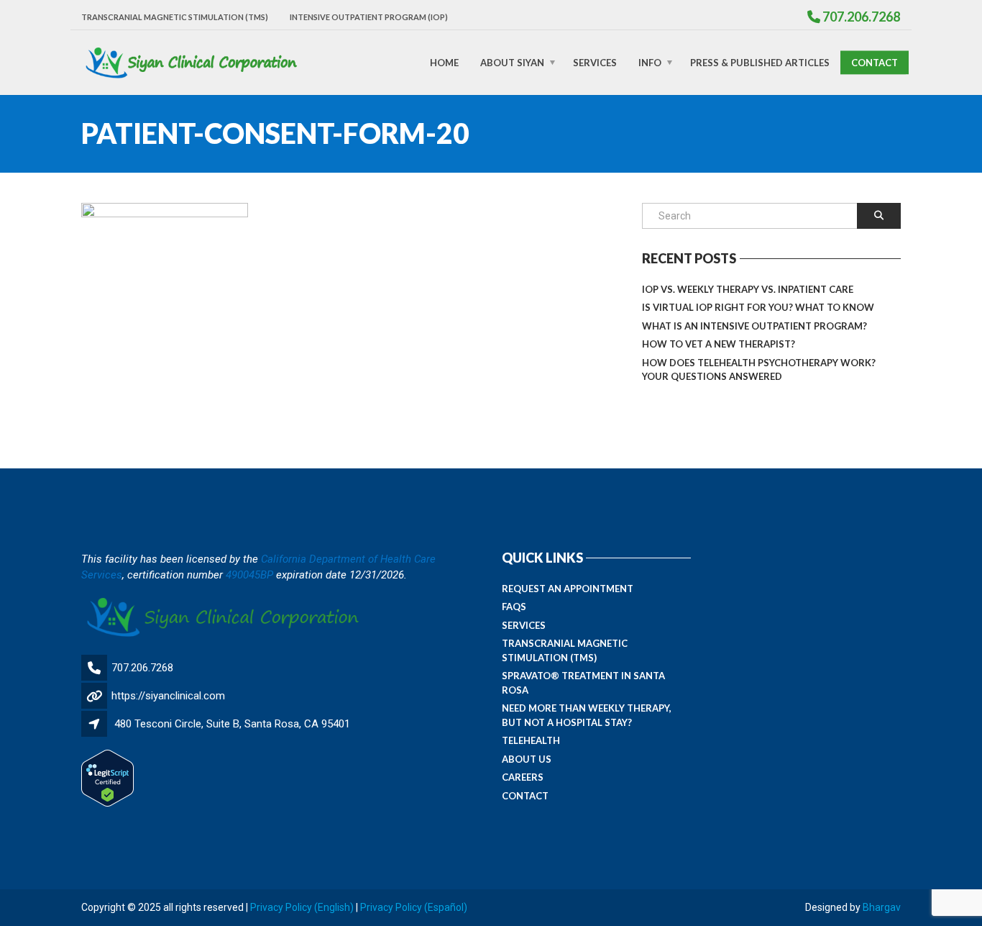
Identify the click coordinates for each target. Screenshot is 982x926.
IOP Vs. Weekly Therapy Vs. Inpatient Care (747, 289)
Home (444, 62)
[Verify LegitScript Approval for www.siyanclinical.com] (107, 777)
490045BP (249, 574)
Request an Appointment (567, 588)
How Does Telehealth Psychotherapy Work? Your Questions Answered (759, 370)
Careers (522, 777)
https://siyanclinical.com (168, 695)
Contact (874, 62)
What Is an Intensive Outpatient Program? (754, 326)
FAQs (514, 606)
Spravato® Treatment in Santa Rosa (583, 683)
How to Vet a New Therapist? (718, 344)
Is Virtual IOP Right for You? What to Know (758, 307)
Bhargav (882, 907)
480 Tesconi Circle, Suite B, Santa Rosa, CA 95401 (232, 723)
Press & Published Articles (760, 62)
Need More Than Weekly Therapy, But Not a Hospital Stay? (586, 715)
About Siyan (512, 62)
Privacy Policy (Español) (413, 907)
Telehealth (531, 740)
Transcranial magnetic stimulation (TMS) (174, 17)
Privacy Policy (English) (302, 907)
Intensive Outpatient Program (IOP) (369, 17)
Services (595, 62)
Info (649, 62)
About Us (526, 759)
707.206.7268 (142, 667)
